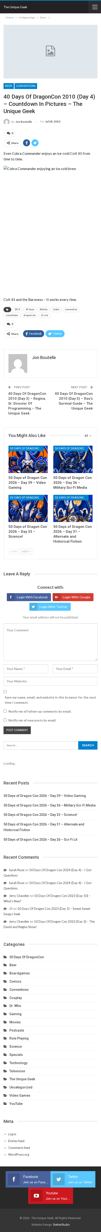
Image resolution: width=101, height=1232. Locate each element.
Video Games (19, 1095)
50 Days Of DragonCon (26, 448)
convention (71, 309)
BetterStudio (61, 1224)
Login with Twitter (53, 607)
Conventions (25, 86)
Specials (16, 1055)
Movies (15, 1022)
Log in (12, 1134)
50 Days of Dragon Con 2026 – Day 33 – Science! (40, 815)
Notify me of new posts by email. (32, 720)
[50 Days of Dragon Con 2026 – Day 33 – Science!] (28, 508)
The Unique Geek (15, 7)
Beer (8, 86)
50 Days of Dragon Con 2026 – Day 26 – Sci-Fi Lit (40, 839)
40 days (30, 309)
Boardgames (19, 973)
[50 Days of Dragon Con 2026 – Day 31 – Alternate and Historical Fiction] (73, 508)
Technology (18, 1063)
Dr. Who (15, 1006)
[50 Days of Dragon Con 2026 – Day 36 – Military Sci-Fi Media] (73, 459)
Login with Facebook (32, 597)
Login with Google (76, 597)
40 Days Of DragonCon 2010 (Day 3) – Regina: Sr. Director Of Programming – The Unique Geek (27, 403)
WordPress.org (18, 1154)
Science (15, 1046)
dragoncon (29, 315)
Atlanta (43, 309)
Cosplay (15, 998)
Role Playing (19, 1038)
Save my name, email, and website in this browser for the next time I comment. (50, 700)
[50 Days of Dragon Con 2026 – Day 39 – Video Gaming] (28, 459)
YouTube (16, 1104)
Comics (15, 981)
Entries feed (16, 1141)
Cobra (56, 309)
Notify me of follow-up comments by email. (39, 711)
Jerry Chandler (19, 896)
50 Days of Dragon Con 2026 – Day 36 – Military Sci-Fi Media (50, 805)
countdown (12, 315)
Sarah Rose (16, 870)
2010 (17, 309)
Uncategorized (20, 1087)
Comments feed (19, 1148)
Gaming (15, 1014)
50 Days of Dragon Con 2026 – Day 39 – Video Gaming (45, 796)
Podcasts (16, 1030)
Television (17, 1071)
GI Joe (44, 315)
